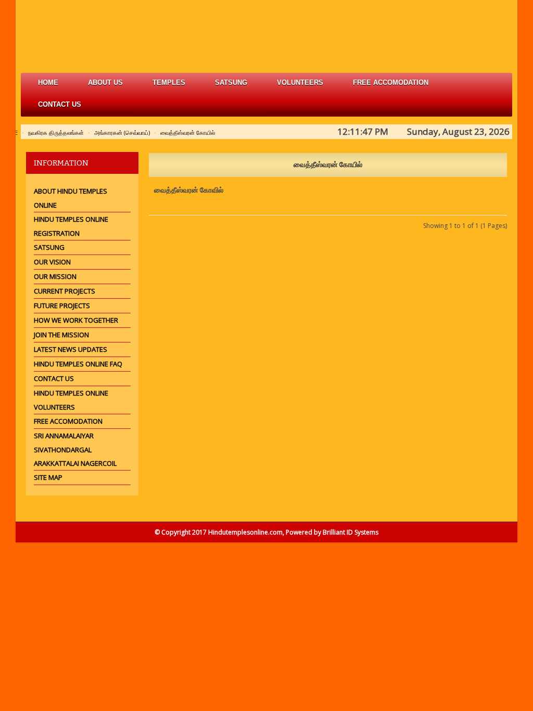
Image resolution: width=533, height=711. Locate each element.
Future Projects (62, 305)
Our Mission (55, 276)
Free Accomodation (68, 421)
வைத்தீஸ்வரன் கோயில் (187, 132)
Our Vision (52, 261)
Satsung (49, 247)
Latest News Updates (70, 349)
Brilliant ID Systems (350, 532)
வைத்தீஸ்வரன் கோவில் (188, 190)
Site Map (48, 477)
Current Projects (64, 291)
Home (48, 82)
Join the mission (61, 334)
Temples (169, 82)
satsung (231, 82)
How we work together (76, 320)
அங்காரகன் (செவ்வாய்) (122, 132)
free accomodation (390, 82)
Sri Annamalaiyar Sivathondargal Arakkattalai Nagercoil (75, 449)
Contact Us (59, 104)
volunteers (300, 82)
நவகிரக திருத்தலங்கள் (56, 132)
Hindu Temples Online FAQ (78, 364)
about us (105, 82)
